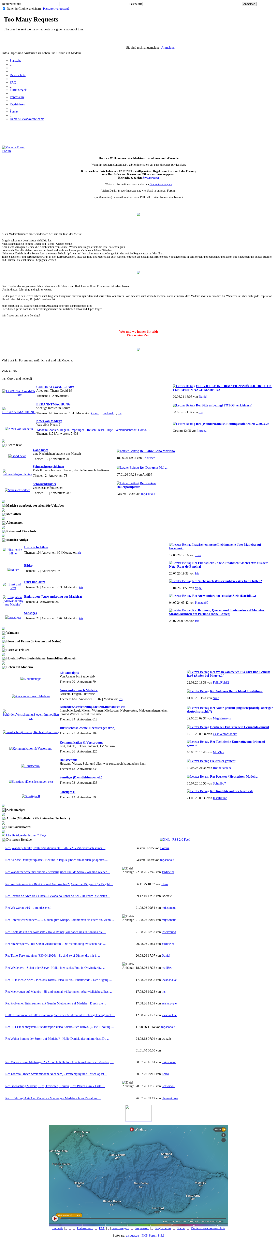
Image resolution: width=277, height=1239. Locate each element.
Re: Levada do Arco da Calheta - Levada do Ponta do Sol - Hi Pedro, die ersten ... (57, 896)
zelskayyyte (169, 1003)
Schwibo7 (219, 783)
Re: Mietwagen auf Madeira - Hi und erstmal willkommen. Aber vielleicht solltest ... (59, 991)
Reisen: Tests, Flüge (100, 430)
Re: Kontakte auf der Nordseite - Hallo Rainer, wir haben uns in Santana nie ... (55, 932)
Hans (164, 884)
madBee (167, 967)
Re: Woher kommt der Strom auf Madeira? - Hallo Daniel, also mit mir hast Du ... (57, 1038)
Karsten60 (201, 602)
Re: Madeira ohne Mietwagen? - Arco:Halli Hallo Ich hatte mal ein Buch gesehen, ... (59, 1062)
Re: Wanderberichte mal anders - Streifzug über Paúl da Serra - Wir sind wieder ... (57, 872)
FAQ (13, 82)
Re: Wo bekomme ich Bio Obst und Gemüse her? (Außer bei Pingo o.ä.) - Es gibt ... (59, 884)
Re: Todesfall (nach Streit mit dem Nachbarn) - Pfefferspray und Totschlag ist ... (56, 1074)
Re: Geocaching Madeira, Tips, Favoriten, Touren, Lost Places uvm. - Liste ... (55, 1086)
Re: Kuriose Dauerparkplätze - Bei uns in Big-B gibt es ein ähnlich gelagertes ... (56, 860)
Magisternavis (222, 718)
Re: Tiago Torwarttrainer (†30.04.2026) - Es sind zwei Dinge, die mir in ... (53, 955)
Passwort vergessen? (56, 8)
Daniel (203, 396)
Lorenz (201, 430)
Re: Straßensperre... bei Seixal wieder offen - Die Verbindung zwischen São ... (55, 943)
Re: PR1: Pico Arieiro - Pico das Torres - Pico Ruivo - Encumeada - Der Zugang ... (58, 980)
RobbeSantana (222, 768)
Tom (198, 555)
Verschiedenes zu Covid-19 (132, 430)
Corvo (95, 413)
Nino (216, 698)
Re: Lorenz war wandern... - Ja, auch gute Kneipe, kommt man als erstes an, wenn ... (59, 920)
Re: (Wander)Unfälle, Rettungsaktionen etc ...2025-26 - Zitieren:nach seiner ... (55, 848)
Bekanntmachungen (161, 184)
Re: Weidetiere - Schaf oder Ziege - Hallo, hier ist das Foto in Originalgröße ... (55, 967)
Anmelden (168, 47)
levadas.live (169, 980)
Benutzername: (11, 3)
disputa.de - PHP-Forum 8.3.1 (145, 1235)
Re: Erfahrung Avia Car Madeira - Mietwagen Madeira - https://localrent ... (53, 1098)
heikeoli (108, 413)
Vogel (198, 588)
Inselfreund (220, 798)
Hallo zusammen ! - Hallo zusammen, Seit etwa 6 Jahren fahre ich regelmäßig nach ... (60, 1015)
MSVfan (218, 752)
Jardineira (168, 872)
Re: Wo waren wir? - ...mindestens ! (28, 907)
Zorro (165, 1074)
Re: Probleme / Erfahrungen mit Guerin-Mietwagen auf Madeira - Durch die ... (55, 1003)
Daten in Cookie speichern (24, 8)
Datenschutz (18, 75)
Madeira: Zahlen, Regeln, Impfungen (61, 430)
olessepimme (170, 1098)
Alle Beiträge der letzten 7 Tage (25, 835)
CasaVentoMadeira (225, 734)
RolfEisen (149, 458)
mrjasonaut (148, 493)
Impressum (17, 97)
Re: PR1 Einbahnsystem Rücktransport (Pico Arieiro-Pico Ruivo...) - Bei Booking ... (59, 1027)
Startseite (15, 60)
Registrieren (17, 104)
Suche (14, 111)
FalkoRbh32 (221, 682)
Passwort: (135, 3)
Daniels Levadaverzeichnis (27, 119)
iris (119, 413)
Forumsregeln (18, 89)
